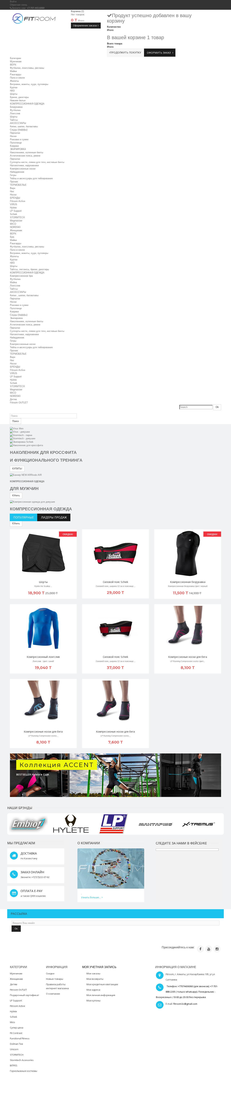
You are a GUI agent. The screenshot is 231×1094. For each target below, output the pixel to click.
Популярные (23, 517)
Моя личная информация (100, 995)
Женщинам (16, 230)
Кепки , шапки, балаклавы (24, 295)
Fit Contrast (16, 1033)
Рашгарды (15, 74)
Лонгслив (15, 113)
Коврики (14, 146)
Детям (13, 399)
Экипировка (16, 318)
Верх (12, 188)
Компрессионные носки (22, 168)
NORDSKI (15, 227)
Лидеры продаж (54, 517)
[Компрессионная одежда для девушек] (32, 501)
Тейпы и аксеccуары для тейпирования (31, 178)
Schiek (13, 214)
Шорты (13, 94)
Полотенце (16, 142)
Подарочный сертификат (24, 995)
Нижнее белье (17, 100)
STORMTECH (17, 217)
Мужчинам (15, 61)
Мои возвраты (94, 978)
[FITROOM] (33, 18)
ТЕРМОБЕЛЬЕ (18, 185)
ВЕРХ (13, 64)
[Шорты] (43, 553)
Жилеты (14, 81)
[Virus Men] (16, 428)
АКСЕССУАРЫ (18, 123)
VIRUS (13, 204)
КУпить (16, 495)
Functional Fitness (19, 1038)
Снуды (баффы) (18, 129)
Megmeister (16, 220)
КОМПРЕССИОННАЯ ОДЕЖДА (27, 103)
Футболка (15, 110)
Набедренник (17, 172)
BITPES (13, 1065)
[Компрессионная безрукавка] (187, 553)
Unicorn (14, 1049)
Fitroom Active (17, 201)
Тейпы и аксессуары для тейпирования (31, 347)
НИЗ (12, 90)
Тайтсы (14, 120)
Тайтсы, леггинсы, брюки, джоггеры (29, 269)
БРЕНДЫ (15, 198)
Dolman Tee (16, 1043)
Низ (12, 191)
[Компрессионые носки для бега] (187, 628)
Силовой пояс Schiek (115, 582)
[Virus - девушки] (20, 431)
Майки (13, 71)
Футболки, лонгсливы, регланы (27, 68)
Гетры (13, 175)
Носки (13, 136)
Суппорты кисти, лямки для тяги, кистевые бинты (37, 162)
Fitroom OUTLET (19, 402)
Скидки (50, 973)
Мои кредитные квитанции (102, 984)
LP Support (16, 211)
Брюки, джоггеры (19, 97)
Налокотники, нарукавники (24, 165)
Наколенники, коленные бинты (26, 152)
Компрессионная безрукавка (187, 582)
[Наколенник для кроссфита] (26, 445)
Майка (13, 282)
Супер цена (16, 1027)
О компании (53, 993)
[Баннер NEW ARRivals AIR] (26, 475)
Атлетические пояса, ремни (25, 155)
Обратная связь (18, 4)
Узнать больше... (91, 897)
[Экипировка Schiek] (21, 441)
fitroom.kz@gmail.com (185, 1003)
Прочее (14, 181)
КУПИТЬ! (17, 468)
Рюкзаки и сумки (19, 139)
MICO (13, 224)
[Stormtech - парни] (21, 435)
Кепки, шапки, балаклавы (24, 126)
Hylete (13, 207)
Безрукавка (16, 107)
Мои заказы (93, 973)
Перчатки (15, 133)
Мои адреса (93, 989)
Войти (13, 1)
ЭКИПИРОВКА (18, 149)
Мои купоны (93, 1000)
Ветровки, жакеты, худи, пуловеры (29, 84)
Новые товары (54, 978)
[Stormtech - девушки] (22, 438)
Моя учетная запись (99, 967)
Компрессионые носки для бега (187, 657)
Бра (12, 237)
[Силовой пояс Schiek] (115, 553)
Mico (12, 1022)
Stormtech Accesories (22, 1060)
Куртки (13, 87)
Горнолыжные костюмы (23, 1071)
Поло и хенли (17, 77)
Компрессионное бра (21, 275)
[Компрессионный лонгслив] (43, 628)
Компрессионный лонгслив (43, 657)
